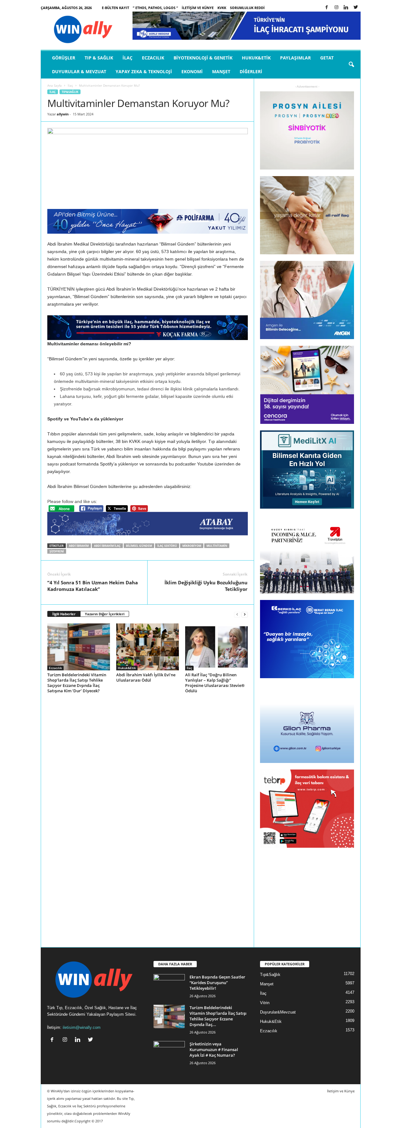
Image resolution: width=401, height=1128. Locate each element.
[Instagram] (336, 7)
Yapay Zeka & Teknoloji (144, 71)
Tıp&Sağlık (70, 92)
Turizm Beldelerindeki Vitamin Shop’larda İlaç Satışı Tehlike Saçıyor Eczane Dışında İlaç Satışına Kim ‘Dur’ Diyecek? (76, 683)
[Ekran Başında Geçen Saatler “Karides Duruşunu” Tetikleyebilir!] (169, 986)
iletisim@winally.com (82, 1027)
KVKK (221, 7)
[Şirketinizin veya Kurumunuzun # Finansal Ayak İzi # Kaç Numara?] (169, 1052)
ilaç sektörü (167, 546)
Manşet (221, 71)
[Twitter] (356, 7)
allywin (63, 114)
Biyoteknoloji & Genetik (203, 58)
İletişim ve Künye (198, 7)
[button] (351, 65)
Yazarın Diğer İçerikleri (104, 614)
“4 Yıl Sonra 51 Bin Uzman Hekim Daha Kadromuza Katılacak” (92, 585)
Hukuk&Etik (256, 58)
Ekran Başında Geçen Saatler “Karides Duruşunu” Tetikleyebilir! (217, 982)
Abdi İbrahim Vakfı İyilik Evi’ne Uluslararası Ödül (145, 677)
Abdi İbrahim (79, 546)
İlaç (127, 58)
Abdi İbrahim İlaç (107, 546)
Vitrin (264, 1002)
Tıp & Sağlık (99, 58)
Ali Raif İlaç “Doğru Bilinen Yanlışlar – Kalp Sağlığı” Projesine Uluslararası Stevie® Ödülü (215, 683)
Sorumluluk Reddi (247, 7)
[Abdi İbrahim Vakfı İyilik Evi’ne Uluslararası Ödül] (147, 646)
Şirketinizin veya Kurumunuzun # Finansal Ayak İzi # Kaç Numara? (214, 1049)
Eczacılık (153, 58)
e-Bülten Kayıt (115, 7)
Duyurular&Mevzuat (278, 1012)
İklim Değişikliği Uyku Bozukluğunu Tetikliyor (205, 585)
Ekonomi (192, 71)
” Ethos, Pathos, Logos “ (155, 7)
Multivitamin (216, 546)
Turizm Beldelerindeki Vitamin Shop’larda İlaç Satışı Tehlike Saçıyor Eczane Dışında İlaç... (218, 1016)
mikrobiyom (191, 546)
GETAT (327, 58)
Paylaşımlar (295, 58)
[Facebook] (327, 7)
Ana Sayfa (54, 85)
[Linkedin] (346, 7)
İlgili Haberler (64, 614)
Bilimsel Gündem (139, 546)
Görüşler (63, 58)
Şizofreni (56, 551)
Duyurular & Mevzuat (79, 71)
